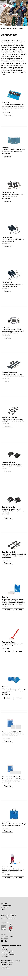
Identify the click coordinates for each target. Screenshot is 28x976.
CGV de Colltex (5, 938)
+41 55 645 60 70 (11, 915)
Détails (8, 698)
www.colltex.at (12, 918)
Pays (20, 1)
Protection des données (7, 936)
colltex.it (7, 967)
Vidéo (8, 610)
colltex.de (10, 962)
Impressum (4, 934)
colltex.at (9, 964)
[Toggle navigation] (25, 5)
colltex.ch (17, 960)
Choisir (8, 115)
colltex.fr (8, 966)
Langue (25, 1)
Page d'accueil (6, 28)
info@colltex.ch (8, 917)
